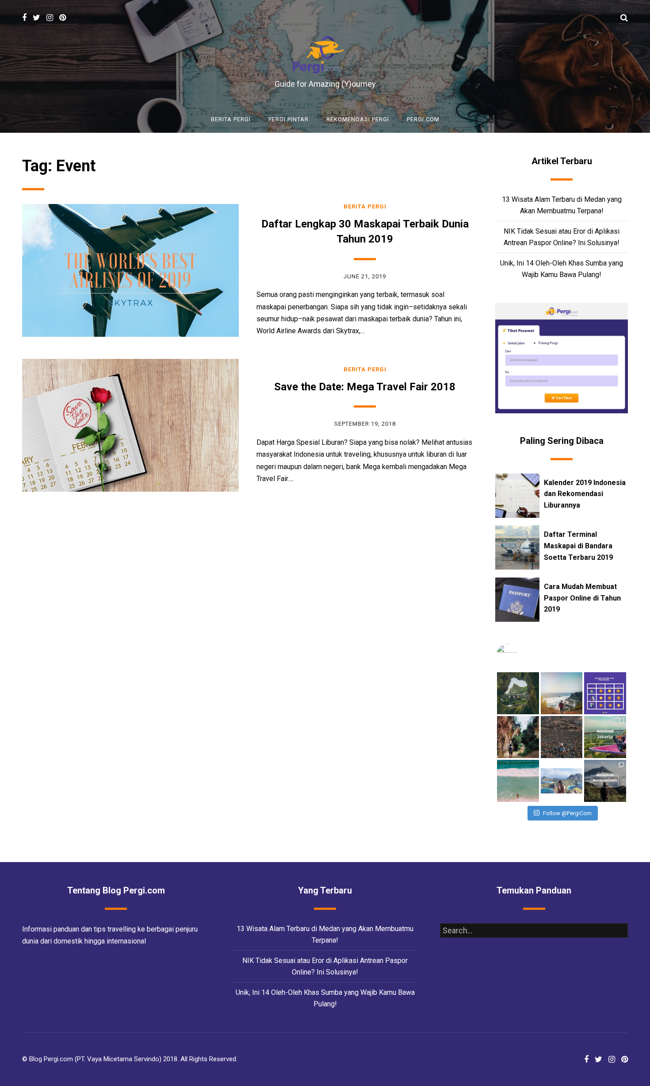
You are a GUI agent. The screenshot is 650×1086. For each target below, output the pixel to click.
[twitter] (36, 18)
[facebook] (24, 18)
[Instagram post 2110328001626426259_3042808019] (518, 781)
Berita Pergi (231, 119)
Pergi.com (423, 119)
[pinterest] (62, 18)
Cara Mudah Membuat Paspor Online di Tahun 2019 (582, 597)
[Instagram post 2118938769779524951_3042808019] (605, 693)
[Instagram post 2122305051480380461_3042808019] (518, 693)
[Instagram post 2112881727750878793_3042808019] (562, 737)
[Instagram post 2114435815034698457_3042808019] (518, 737)
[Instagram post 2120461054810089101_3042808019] (562, 693)
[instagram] (49, 18)
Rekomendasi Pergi (357, 119)
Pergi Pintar (288, 119)
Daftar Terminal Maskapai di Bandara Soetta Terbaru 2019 (578, 545)
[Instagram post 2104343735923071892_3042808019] (605, 781)
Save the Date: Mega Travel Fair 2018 (364, 387)
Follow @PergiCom (567, 813)
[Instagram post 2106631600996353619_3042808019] (562, 781)
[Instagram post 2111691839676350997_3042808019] (605, 737)
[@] (520, 655)
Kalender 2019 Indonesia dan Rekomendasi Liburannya (585, 493)
